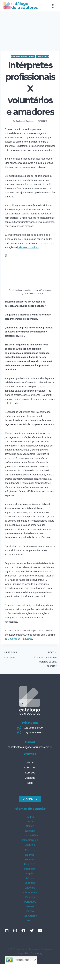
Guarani (29, 854)
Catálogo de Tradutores (25, 121)
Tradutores (43, 56)
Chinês (30, 826)
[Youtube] (40, 930)
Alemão (30, 816)
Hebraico (29, 859)
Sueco (30, 911)
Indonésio (29, 868)
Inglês (29, 873)
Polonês (30, 897)
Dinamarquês (30, 840)
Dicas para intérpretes (22, 56)
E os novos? (10, 655)
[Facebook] (23, 930)
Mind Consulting (33, 953)
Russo (30, 906)
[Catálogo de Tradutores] (20, 6)
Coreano (30, 830)
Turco (30, 920)
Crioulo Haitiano (30, 835)
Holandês (29, 864)
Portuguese (21, 960)
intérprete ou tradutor (28, 247)
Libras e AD (30, 892)
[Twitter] (31, 930)
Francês (30, 850)
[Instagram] (15, 930)
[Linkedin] (6, 930)
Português (30, 901)
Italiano (29, 878)
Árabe (30, 821)
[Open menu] (53, 6)
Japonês (30, 882)
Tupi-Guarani (30, 915)
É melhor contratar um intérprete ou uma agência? (45, 659)
